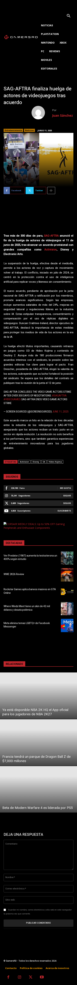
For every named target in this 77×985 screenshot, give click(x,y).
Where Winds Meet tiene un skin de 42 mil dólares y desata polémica (27, 608)
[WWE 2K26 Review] (67, 575)
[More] (51, 190)
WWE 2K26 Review (14, 574)
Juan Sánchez (62, 115)
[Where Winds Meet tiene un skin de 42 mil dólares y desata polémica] (67, 608)
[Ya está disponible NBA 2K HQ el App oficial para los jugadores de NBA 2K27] (38, 695)
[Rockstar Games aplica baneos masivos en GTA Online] (67, 591)
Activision (50, 250)
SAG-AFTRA (51, 236)
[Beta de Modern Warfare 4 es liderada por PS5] (38, 789)
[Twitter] (30, 977)
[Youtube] (42, 977)
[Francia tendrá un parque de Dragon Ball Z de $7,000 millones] (38, 742)
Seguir (67, 495)
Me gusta (65, 488)
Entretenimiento (13, 130)
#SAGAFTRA (59, 396)
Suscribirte (64, 510)
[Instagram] (19, 977)
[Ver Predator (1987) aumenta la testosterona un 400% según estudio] (67, 558)
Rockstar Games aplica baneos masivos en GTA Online (30, 591)
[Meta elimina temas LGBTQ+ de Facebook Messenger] (67, 625)
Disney (36, 461)
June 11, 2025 (60, 412)
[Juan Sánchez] (42, 112)
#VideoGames (12, 399)
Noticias (29, 130)
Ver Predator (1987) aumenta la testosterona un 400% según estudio (30, 557)
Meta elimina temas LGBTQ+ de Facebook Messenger (27, 625)
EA (44, 461)
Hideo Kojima (55, 461)
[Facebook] (8, 977)
